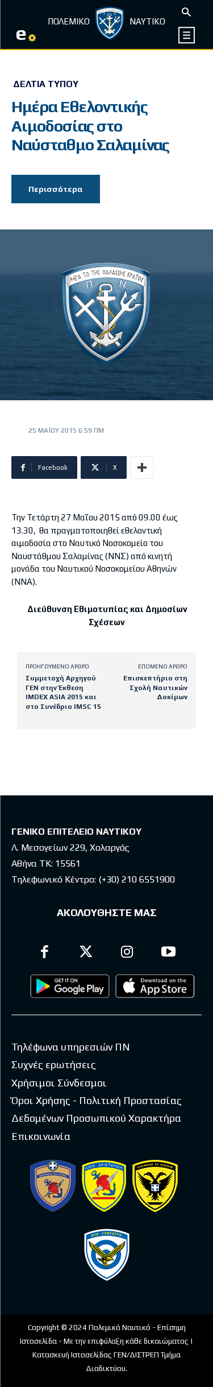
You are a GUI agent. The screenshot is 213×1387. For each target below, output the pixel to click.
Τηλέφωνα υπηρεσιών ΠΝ (70, 1047)
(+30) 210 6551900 (136, 879)
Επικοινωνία (40, 1136)
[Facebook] (45, 953)
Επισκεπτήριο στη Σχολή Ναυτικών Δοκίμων (155, 687)
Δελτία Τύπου (45, 84)
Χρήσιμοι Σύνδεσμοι (59, 1083)
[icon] (187, 35)
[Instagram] (127, 953)
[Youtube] (168, 953)
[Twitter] (86, 953)
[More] (142, 467)
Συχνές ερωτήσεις (53, 1064)
